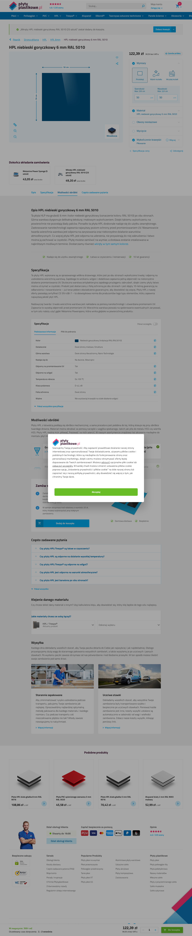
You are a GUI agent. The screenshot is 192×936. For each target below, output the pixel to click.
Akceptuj (96, 492)
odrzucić (105, 462)
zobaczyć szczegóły (62, 465)
